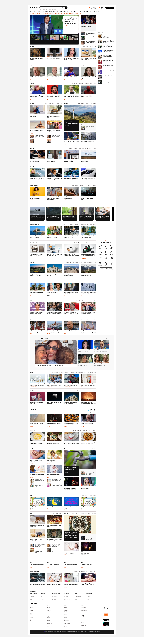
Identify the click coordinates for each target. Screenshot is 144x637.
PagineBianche (66, 624)
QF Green (66, 103)
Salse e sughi (66, 444)
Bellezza (94, 65)
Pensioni (90, 148)
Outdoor (94, 224)
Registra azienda (66, 620)
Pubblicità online (84, 571)
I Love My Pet (78, 242)
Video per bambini (85, 495)
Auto (80, 166)
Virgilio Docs (32, 613)
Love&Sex (57, 103)
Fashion (49, 103)
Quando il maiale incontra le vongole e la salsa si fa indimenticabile (108, 36)
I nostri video (33, 205)
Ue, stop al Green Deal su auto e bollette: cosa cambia (71, 123)
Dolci (90, 430)
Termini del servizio (48, 9)
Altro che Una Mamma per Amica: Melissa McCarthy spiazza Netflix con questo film (37, 96)
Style (53, 103)
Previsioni (94, 412)
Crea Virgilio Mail (110, 7)
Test (61, 103)
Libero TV (48, 624)
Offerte (83, 46)
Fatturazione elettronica (49, 13)
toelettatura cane (78, 596)
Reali (30, 79)
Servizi (76, 593)
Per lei (95, 46)
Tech (57, 11)
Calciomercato (80, 319)
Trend (94, 11)
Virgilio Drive (32, 611)
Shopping (65, 607)
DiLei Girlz (32, 103)
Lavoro (95, 148)
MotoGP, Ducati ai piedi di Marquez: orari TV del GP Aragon (107, 77)
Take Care (32, 448)
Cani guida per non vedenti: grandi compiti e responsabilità (40, 545)
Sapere (97, 11)
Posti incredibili (89, 262)
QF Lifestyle (66, 448)
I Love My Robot (93, 242)
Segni (89, 513)
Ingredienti (94, 430)
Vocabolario (82, 622)
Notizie (31, 11)
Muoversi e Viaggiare (56, 593)
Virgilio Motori (33, 166)
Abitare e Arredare (33, 593)
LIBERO (52, 631)
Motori (54, 11)
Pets (31, 513)
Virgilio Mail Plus (32, 608)
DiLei (31, 65)
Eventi (72, 412)
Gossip (64, 11)
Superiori (94, 280)
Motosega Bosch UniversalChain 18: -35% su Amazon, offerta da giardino (88, 256)
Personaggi (87, 83)
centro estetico (66, 596)
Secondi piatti (85, 430)
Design (71, 224)
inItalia (87, 11)
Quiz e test (94, 390)
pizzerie (42, 599)
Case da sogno (66, 224)
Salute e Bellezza (67, 593)
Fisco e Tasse (81, 148)
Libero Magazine (49, 623)
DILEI (83, 631)
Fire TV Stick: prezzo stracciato (53, 58)
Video (61, 11)
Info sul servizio (42, 9)
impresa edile (32, 596)
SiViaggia (32, 262)
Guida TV (73, 83)
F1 (84, 319)
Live (90, 319)
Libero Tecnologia (34, 185)
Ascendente (94, 513)
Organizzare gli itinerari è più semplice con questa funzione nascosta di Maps (53, 198)
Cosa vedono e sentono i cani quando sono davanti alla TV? (56, 550)
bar (41, 596)
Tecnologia (49, 59)
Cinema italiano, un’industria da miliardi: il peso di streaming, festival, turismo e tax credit (70, 488)
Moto (83, 166)
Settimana (82, 513)
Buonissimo (32, 430)
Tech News (31, 199)
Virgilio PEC (31, 610)
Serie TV (94, 83)
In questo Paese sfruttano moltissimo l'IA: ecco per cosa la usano (87, 198)
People (77, 65)
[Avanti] (113, 214)
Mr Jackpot (82, 611)
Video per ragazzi (93, 495)
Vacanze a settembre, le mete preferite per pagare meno (90, 473)
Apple (76, 185)
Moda (91, 65)
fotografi (87, 599)
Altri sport (94, 319)
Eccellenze (48, 426)
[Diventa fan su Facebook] (104, 608)
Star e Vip (82, 65)
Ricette (71, 11)
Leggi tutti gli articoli (105, 338)
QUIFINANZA (90, 631)
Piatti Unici (82, 444)
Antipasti (74, 430)
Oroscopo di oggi (75, 513)
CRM (95, 571)
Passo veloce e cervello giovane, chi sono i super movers (39, 485)
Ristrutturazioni (83, 224)
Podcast (60, 513)
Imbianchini (61, 372)
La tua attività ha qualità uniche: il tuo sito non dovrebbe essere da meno (71, 584)
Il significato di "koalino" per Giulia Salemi (49, 365)
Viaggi (50, 11)
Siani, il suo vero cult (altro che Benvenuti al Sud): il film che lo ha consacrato (54, 96)
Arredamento (76, 224)
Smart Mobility (66, 616)
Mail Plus (34, 13)
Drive (43, 13)
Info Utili (86, 148)
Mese (86, 513)
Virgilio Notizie (49, 607)
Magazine (32, 83)
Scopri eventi (83, 618)
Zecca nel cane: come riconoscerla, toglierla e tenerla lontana (56, 545)
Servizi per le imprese (35, 571)
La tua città (82, 621)
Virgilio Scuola (66, 610)
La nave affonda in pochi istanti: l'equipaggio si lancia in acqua (37, 218)
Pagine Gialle (33, 591)
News (77, 83)
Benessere (46, 448)
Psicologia (51, 448)
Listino (90, 166)
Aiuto (30, 620)
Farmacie (76, 412)
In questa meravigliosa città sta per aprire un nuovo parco (91, 33)
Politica (88, 300)
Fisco (47, 162)
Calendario (31, 617)
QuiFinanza (32, 148)
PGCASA (70, 631)
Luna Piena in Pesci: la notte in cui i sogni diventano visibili (90, 538)
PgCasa (31, 372)
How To (85, 185)
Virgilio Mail (31, 607)
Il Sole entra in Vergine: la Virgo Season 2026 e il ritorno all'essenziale (87, 553)
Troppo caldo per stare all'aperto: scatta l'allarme (90, 127)
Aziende (80, 412)
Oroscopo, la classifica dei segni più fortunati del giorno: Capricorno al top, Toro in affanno (71, 535)
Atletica (82, 333)
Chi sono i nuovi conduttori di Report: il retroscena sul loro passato (53, 294)
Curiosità (94, 166)
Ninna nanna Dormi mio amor (53, 506)
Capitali (84, 262)
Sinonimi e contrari (80, 280)
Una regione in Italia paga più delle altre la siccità (70, 469)
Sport (34, 11)
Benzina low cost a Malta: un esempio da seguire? (70, 19)
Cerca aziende (83, 616)
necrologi (76, 599)
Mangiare (43, 593)
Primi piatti (79, 430)
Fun (80, 13)
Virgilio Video (49, 611)
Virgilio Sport (49, 608)
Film (91, 83)
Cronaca (83, 300)
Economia (38, 11)
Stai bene (31, 463)
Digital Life (81, 185)
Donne (43, 11)
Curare (48, 477)
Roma (33, 409)
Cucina (31, 444)
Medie (90, 280)
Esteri (92, 300)
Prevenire (48, 463)
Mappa (90, 412)
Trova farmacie (83, 619)
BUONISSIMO (94, 631)
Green (82, 124)
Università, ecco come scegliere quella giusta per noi (39, 136)
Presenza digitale (77, 571)
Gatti (57, 513)
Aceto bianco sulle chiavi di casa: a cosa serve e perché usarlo (69, 218)
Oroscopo (75, 11)
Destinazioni (68, 262)
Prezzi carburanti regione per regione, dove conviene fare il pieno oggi (108, 41)
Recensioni (94, 185)
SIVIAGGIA (85, 631)
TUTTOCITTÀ (80, 631)
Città (90, 11)
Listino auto (65, 614)
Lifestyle (86, 65)
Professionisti (89, 593)
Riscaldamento (55, 372)
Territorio (31, 426)
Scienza (65, 199)
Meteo (46, 11)
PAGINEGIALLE (59, 631)
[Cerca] (66, 8)
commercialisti (88, 596)
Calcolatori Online (83, 625)
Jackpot (76, 13)
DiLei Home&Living (34, 224)
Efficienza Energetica (85, 103)
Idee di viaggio (75, 262)
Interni (82, 386)
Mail (30, 13)
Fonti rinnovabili (93, 103)
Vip (47, 79)
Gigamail (31, 614)
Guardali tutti (112, 205)
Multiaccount (32, 616)
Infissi (95, 372)
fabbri (31, 599)
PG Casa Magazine (67, 623)
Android (72, 185)
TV (67, 11)
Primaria (86, 280)
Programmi (81, 83)
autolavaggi (54, 599)
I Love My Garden (85, 242)
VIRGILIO (55, 631)
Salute (83, 11)
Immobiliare (75, 148)
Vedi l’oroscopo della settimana (106, 268)
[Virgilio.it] (34, 7)
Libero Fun (82, 613)
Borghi (95, 262)
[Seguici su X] (107, 608)
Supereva (32, 390)
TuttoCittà (65, 626)
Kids (31, 495)
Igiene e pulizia (90, 372)
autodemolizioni (54, 596)
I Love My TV (72, 242)
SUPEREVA (98, 631)
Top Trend (65, 587)
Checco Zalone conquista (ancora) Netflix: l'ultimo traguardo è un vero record (71, 96)
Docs (56, 13)
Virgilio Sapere (66, 608)
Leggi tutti (94, 448)
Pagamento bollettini (70, 13)
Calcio (75, 319)
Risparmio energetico (82, 372)
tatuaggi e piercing (67, 599)
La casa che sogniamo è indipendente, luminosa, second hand (53, 116)
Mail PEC (38, 13)
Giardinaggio (89, 224)
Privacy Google (54, 9)
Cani (54, 513)
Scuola (80, 11)
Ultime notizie (78, 300)
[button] (77, 32)
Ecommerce (91, 571)
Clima (79, 103)
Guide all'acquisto (89, 46)
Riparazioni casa (74, 372)
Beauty (45, 103)
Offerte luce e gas (61, 13)
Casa (30, 238)
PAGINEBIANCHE (74, 631)
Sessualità (60, 448)
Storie (95, 300)
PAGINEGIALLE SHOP (65, 631)
